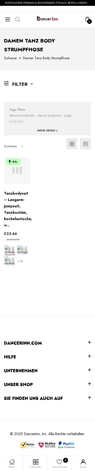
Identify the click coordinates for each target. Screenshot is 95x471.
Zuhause (10, 58)
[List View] (85, 143)
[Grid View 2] (71, 143)
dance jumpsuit (49, 115)
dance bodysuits (21, 115)
